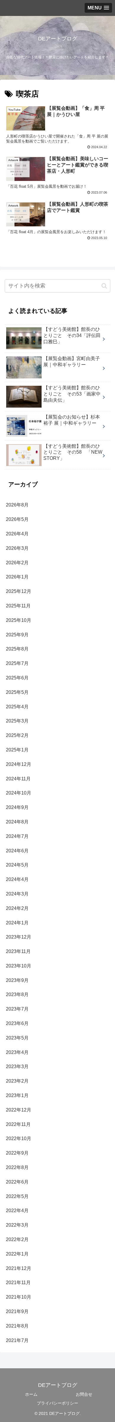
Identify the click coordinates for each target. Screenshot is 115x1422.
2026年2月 (17, 562)
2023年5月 (17, 1037)
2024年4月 (17, 879)
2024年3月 (17, 893)
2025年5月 (17, 692)
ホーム (31, 1394)
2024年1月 (17, 922)
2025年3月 (17, 720)
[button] (104, 285)
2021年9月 (17, 1311)
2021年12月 (18, 1268)
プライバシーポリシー (57, 1403)
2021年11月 (18, 1282)
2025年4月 (17, 706)
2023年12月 (18, 936)
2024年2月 (17, 908)
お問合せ (84, 1394)
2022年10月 (18, 1138)
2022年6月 (17, 1181)
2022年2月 (17, 1239)
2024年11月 (18, 778)
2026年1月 (17, 576)
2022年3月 (17, 1225)
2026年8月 (17, 504)
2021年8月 (17, 1325)
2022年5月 (17, 1196)
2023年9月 (17, 980)
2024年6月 (17, 850)
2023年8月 (17, 994)
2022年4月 (17, 1210)
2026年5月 (17, 519)
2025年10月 (18, 620)
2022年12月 (18, 1109)
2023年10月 (18, 965)
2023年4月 (17, 1052)
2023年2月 (17, 1080)
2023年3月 (17, 1066)
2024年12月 (18, 764)
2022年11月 (18, 1124)
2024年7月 (17, 836)
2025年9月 (17, 634)
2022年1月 (17, 1253)
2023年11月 (18, 951)
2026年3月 (17, 548)
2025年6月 (17, 677)
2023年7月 (17, 1008)
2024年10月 (18, 792)
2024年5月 (17, 864)
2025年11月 (18, 605)
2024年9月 (17, 807)
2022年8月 (17, 1167)
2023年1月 (17, 1095)
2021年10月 (18, 1297)
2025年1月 (17, 749)
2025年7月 (17, 663)
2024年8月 (17, 821)
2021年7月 (17, 1340)
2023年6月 (17, 1023)
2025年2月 (17, 735)
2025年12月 (18, 591)
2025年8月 (17, 648)
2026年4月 (17, 533)
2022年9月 (17, 1152)
